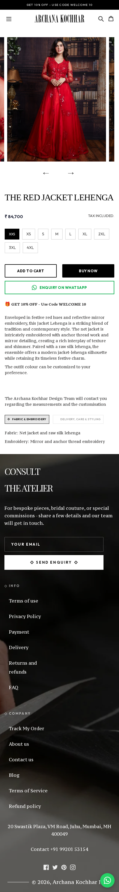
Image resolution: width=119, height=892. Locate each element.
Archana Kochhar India (82, 882)
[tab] (27, 419)
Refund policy (25, 806)
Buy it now (88, 271)
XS (28, 233)
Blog (14, 775)
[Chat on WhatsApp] (107, 880)
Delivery (19, 647)
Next (69, 170)
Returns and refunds (23, 667)
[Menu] (8, 18)
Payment (19, 632)
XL (84, 233)
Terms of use (23, 601)
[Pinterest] (64, 866)
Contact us (21, 760)
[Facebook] (46, 866)
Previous (44, 170)
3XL (12, 247)
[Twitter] (55, 866)
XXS (12, 234)
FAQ (13, 687)
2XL (101, 233)
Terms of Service (28, 791)
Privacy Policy (25, 616)
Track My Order (26, 728)
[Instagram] (73, 866)
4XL (30, 247)
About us (19, 744)
